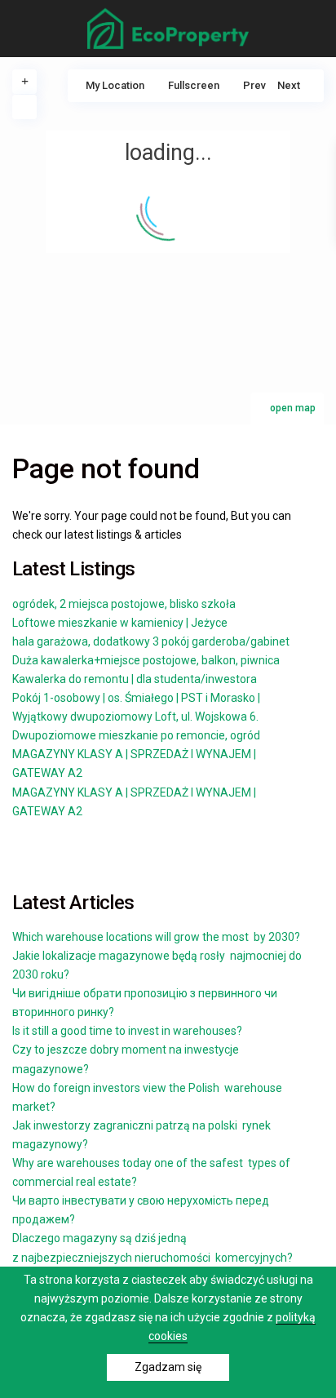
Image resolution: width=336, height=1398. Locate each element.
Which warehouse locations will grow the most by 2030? (157, 936)
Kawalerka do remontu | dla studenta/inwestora (134, 679)
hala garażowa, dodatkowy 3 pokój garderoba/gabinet (151, 641)
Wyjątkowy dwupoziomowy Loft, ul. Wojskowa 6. (135, 716)
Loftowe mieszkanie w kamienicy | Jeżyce (120, 622)
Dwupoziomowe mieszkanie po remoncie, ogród (136, 735)
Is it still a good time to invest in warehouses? (128, 1030)
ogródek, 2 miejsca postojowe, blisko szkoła (124, 603)
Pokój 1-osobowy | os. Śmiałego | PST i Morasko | (136, 697)
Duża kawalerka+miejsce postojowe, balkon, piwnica (146, 660)
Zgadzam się (168, 1367)
